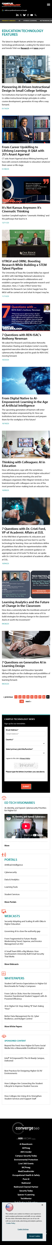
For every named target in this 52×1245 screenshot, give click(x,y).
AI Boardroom (26, 1144)
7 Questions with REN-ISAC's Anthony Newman (21, 336)
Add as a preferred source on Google (16, 10)
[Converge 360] (26, 1128)
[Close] (42, 1205)
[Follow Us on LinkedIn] (17, 15)
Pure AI (26, 1179)
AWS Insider (26, 1151)
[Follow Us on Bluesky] (24, 15)
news (36, 48)
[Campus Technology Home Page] (11, 4)
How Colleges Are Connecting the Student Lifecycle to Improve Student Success (23, 1084)
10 (21, 701)
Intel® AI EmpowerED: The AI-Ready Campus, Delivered (24, 1059)
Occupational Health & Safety (26, 1175)
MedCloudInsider (26, 1171)
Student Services (12, 894)
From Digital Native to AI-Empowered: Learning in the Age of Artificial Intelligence (25, 401)
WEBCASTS (12, 916)
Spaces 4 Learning (26, 1194)
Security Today (26, 1190)
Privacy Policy (25, 758)
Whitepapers (14, 978)
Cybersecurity (10, 872)
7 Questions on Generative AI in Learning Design (24, 664)
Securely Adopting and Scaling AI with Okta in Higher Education (25, 922)
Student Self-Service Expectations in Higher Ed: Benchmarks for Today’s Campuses (25, 984)
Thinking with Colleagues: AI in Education (23, 464)
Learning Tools (11, 886)
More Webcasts (11, 964)
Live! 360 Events (26, 1163)
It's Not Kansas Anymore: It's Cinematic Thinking (21, 209)
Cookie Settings (23, 1229)
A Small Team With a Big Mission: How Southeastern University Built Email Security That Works (24, 954)
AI (19, 20)
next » (28, 701)
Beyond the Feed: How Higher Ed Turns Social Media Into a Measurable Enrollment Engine (24, 1046)
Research (25, 48)
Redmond (26, 1182)
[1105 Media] (26, 1138)
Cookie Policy (10, 1223)
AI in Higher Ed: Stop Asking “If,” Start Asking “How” (24, 1007)
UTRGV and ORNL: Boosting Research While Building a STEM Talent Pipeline (24, 264)
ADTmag (26, 1148)
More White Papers (13, 1026)
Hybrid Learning (30, 20)
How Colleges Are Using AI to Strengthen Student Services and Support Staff (23, 1097)
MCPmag (26, 1167)
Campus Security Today (26, 1155)
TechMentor (26, 1198)
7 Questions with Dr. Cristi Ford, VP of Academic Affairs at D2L (24, 530)
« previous (8, 696)
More (6, 845)
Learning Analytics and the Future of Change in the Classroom (25, 604)
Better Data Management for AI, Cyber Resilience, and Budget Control (21, 1017)
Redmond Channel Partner (26, 1186)
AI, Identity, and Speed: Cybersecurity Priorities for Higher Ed (25, 809)
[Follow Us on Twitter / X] (21, 15)
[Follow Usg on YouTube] (31, 15)
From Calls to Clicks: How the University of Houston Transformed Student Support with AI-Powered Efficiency (25, 996)
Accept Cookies (34, 1236)
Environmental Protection (26, 1159)
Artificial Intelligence (13, 864)
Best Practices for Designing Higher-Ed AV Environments (23, 1072)
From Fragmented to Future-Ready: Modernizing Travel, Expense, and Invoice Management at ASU (23, 941)
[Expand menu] (48, 5)
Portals (10, 859)
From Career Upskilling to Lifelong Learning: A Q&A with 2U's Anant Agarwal (23, 150)
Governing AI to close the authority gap (22, 931)
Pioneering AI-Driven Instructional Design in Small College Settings (26, 89)
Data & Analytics (11, 879)
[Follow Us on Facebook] (28, 15)
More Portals (10, 902)
